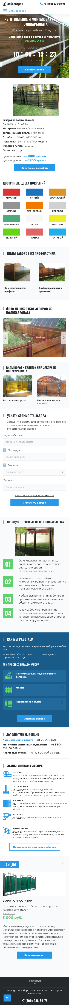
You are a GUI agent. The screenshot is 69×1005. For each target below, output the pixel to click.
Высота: (13, 465)
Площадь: (14, 450)
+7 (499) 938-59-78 (54, 3)
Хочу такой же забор (34, 167)
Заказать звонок (34, 718)
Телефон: (10, 480)
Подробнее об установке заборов (34, 847)
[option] (34, 127)
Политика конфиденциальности (34, 495)
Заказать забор (34, 69)
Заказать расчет (34, 955)
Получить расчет (34, 502)
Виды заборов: (13, 435)
